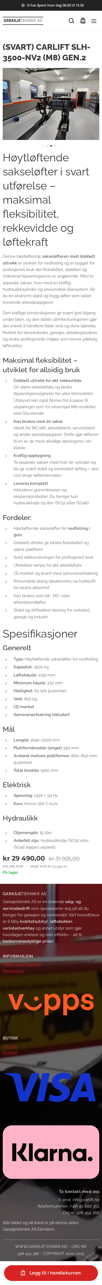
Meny (93, 20)
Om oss (10, 1046)
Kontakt (10, 1052)
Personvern (13, 971)
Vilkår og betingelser (22, 964)
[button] (71, 21)
